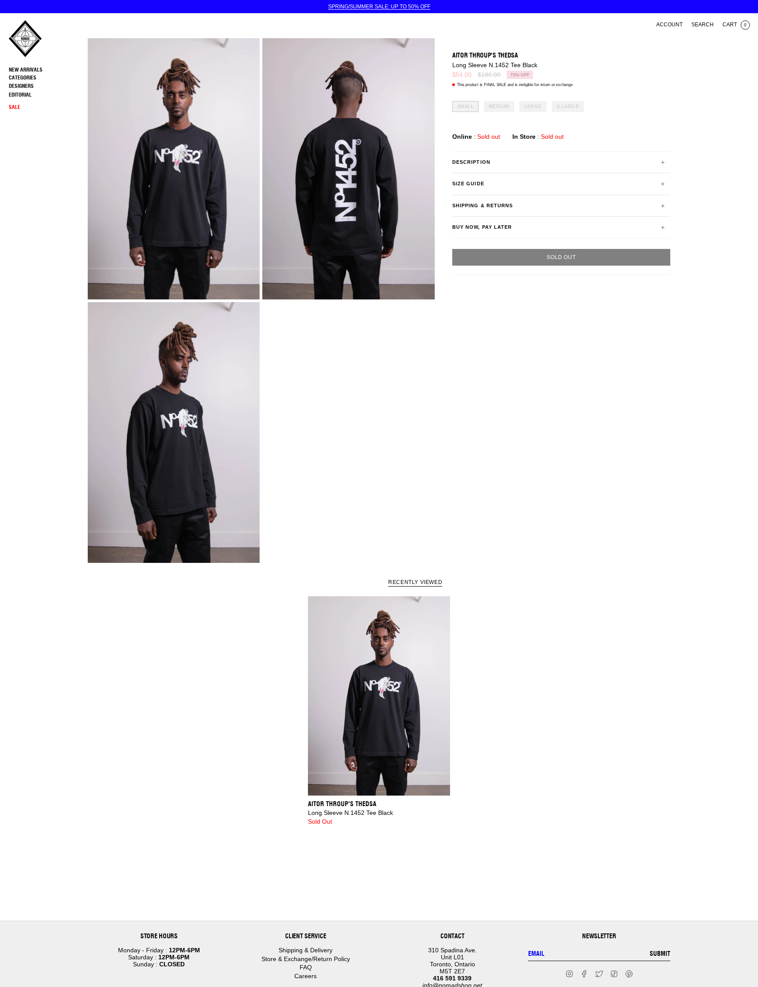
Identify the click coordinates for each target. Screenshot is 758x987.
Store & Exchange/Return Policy (305, 958)
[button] (46, 78)
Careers (305, 976)
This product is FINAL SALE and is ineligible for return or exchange (515, 85)
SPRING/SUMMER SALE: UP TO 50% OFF (379, 7)
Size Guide (468, 184)
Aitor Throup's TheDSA (485, 55)
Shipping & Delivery (306, 950)
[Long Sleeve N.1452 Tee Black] (379, 696)
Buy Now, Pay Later (482, 227)
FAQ (306, 967)
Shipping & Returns (482, 205)
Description (471, 162)
